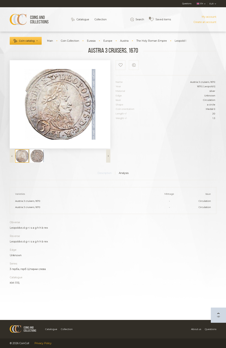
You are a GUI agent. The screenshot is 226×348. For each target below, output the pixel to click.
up (218, 316)
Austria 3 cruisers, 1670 (27, 201)
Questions (186, 3)
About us (196, 329)
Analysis (124, 173)
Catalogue (82, 19)
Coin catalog (27, 40)
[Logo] (29, 19)
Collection (100, 19)
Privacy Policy (43, 343)
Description (104, 173)
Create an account (205, 22)
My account (209, 16)
